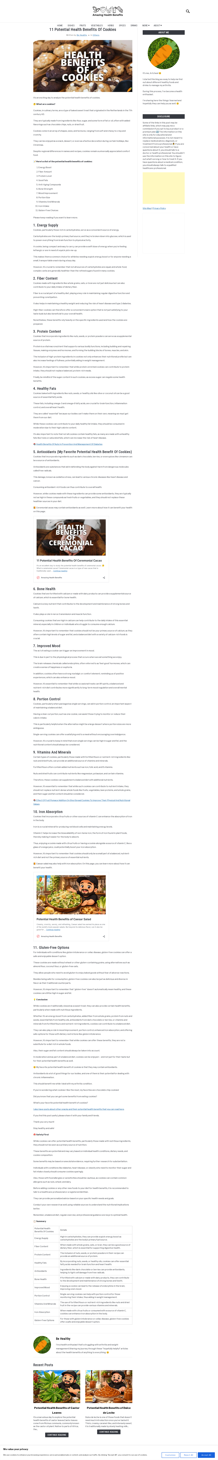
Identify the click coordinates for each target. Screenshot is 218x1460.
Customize (170, 1455)
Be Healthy (82, 35)
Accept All (206, 1455)
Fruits (83, 25)
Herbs (111, 25)
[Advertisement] (164, 188)
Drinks (134, 25)
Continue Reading (57, 1435)
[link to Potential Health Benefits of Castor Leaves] (56, 1386)
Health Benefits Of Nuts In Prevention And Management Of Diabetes (69, 444)
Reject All (188, 1455)
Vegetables (97, 25)
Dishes (71, 25)
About (157, 25)
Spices (122, 25)
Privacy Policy (159, 208)
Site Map (147, 208)
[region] (109, 1452)
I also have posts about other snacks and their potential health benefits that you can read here (78, 1109)
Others (96, 35)
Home (60, 25)
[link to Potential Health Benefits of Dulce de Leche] (108, 1386)
